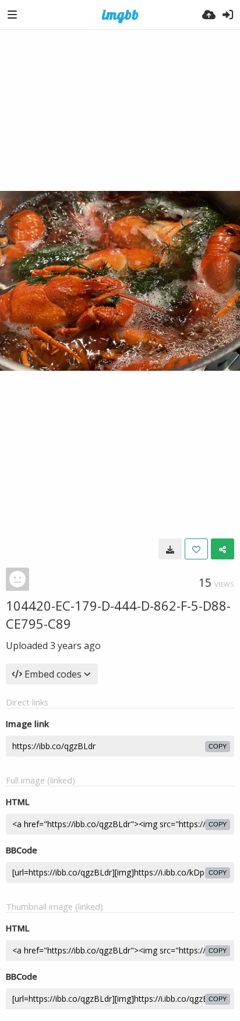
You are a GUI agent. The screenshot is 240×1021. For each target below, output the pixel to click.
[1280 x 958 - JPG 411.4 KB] (170, 548)
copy (218, 746)
